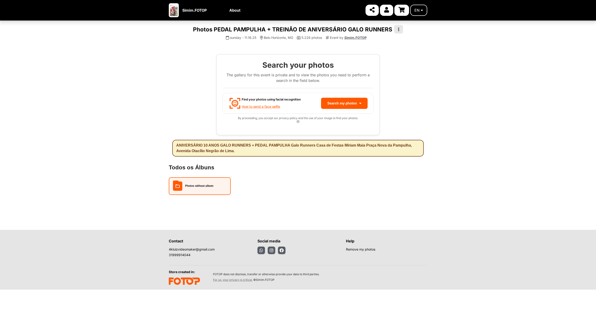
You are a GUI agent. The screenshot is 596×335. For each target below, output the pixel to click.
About (234, 10)
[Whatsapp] (261, 250)
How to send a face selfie (261, 106)
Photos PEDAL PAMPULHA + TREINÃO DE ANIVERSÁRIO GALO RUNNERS (292, 29)
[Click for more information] (298, 122)
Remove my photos (360, 249)
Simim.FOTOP (194, 10)
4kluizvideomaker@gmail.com (192, 249)
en (417, 10)
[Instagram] (271, 250)
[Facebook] (281, 250)
